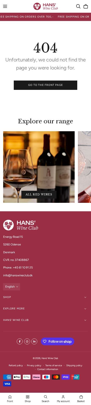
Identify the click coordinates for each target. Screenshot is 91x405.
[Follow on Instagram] (27, 341)
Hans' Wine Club (16, 320)
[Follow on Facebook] (20, 341)
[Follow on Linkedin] (34, 341)
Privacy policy (34, 365)
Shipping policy (74, 365)
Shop (7, 297)
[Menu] (5, 6)
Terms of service (53, 365)
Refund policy (16, 365)
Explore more (14, 308)
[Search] (78, 6)
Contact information (47, 369)
